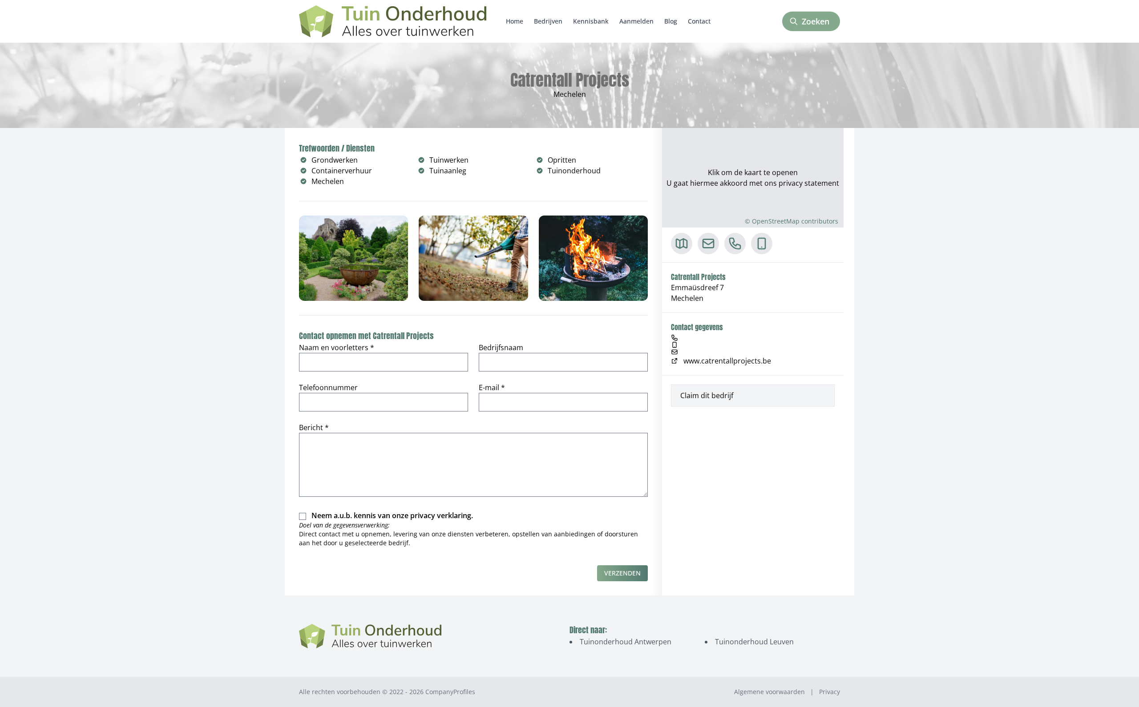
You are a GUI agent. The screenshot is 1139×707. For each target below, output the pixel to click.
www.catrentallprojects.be (727, 361)
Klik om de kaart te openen (753, 172)
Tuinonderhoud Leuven (754, 642)
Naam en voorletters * (336, 347)
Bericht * (314, 427)
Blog (670, 21)
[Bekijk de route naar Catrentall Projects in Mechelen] (681, 243)
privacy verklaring (440, 515)
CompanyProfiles (450, 691)
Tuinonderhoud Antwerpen (625, 642)
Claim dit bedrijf (706, 395)
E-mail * (492, 387)
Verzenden (622, 573)
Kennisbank (591, 21)
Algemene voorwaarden (769, 691)
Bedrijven (548, 21)
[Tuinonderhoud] (392, 21)
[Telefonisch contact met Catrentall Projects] (735, 243)
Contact (699, 21)
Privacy (829, 691)
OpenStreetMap (776, 221)
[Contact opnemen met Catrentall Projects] (708, 243)
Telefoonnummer (328, 387)
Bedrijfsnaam (501, 347)
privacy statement (809, 183)
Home (514, 21)
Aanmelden (636, 21)
